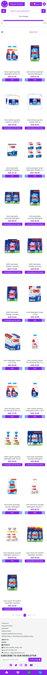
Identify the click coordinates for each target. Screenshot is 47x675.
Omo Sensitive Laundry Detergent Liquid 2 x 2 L (12, 555)
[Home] (2, 32)
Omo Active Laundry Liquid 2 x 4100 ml (12, 121)
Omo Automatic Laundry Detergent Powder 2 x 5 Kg (12, 218)
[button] (44, 4)
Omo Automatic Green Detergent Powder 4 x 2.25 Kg (34, 170)
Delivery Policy (6, 631)
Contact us (5, 623)
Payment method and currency (12, 634)
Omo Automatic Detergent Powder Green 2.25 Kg (12, 170)
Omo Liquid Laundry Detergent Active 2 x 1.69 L (12, 74)
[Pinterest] (26, 665)
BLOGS (4, 642)
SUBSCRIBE (34, 660)
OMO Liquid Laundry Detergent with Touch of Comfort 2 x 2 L (12, 459)
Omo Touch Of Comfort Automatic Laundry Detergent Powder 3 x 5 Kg (35, 556)
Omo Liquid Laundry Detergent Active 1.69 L (35, 409)
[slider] (2, 21)
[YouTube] (31, 665)
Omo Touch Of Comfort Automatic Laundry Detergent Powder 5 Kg (12, 603)
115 (44, 23)
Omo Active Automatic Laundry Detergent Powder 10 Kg (34, 74)
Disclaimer (5, 628)
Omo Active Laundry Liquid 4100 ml (35, 121)
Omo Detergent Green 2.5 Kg (34, 313)
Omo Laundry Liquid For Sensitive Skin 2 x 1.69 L (12, 410)
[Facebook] (10, 665)
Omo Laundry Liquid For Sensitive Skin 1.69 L (34, 362)
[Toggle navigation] (3, 11)
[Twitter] (16, 665)
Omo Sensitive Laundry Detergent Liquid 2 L (35, 506)
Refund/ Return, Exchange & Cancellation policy (17, 636)
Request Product (16, 4)
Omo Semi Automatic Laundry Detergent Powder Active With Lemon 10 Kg (12, 508)
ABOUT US (5, 640)
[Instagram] (21, 665)
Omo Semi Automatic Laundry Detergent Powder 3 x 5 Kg (35, 459)
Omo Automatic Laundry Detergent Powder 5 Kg (35, 218)
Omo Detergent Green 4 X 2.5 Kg (12, 361)
